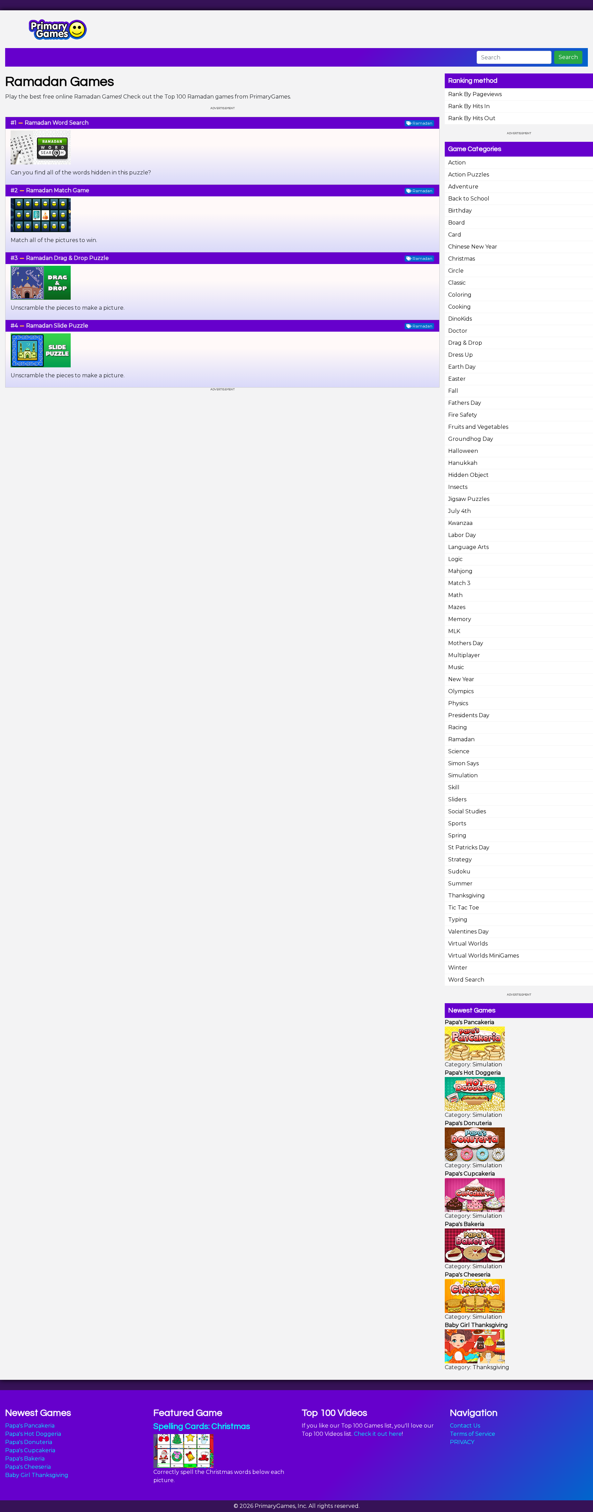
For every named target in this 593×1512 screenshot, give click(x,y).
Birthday (460, 210)
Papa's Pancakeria (30, 1425)
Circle (456, 270)
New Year (461, 679)
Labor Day (462, 535)
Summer (460, 883)
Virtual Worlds (468, 943)
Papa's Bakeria (25, 1458)
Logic (455, 559)
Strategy (460, 859)
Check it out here (378, 1434)
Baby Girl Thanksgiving (36, 1475)
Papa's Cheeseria (28, 1467)
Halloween (463, 451)
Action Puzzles (468, 174)
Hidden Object (468, 475)
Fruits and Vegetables (478, 427)
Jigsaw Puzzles (468, 499)
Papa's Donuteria (28, 1442)
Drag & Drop (465, 343)
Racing (457, 727)
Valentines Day (468, 931)
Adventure (463, 186)
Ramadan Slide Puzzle (57, 325)
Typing (457, 919)
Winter (457, 967)
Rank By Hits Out (472, 118)
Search (568, 57)
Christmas (461, 258)
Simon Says (463, 763)
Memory (459, 619)
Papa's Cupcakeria (30, 1450)
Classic (457, 282)
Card (454, 234)
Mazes (456, 607)
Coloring (460, 294)
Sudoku (459, 871)
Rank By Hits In (469, 106)
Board (456, 222)
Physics (458, 703)
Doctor (457, 331)
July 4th (459, 511)
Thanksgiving (466, 895)
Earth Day (462, 367)
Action (457, 162)
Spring (457, 835)
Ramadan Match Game (57, 190)
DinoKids (460, 319)
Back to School (468, 198)
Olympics (461, 691)
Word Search (466, 979)
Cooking (459, 306)
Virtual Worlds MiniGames (483, 955)
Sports (457, 823)
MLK (454, 631)
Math (455, 595)
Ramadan (461, 739)
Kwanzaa (460, 523)
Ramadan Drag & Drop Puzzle (67, 258)
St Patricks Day (468, 847)
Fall (453, 391)
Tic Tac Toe (463, 907)
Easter (457, 379)
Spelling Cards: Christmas (201, 1426)
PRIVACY (462, 1442)
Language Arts (468, 547)
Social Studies (467, 811)
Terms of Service (472, 1434)
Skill (454, 787)
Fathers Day (464, 403)
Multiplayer (464, 655)
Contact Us (465, 1425)
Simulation (463, 775)
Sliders (457, 799)
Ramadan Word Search (57, 122)
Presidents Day (468, 715)
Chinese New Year (472, 246)
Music (456, 667)
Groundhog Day (470, 439)
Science (458, 751)
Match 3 (459, 583)
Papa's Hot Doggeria (33, 1434)
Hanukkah (462, 463)
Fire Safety (462, 415)
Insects (457, 487)
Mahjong (460, 571)
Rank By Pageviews (475, 94)
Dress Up (460, 355)
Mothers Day (465, 643)
